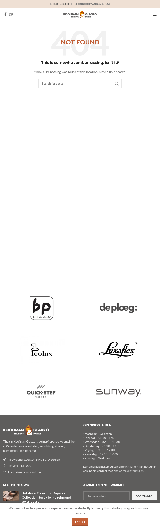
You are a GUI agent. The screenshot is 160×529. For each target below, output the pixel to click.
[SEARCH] (117, 83)
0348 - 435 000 (60, 3)
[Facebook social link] (5, 14)
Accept (80, 522)
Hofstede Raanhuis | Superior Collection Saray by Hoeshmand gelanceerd (46, 497)
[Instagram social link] (11, 14)
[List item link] (40, 465)
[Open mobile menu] (155, 14)
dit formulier (135, 470)
